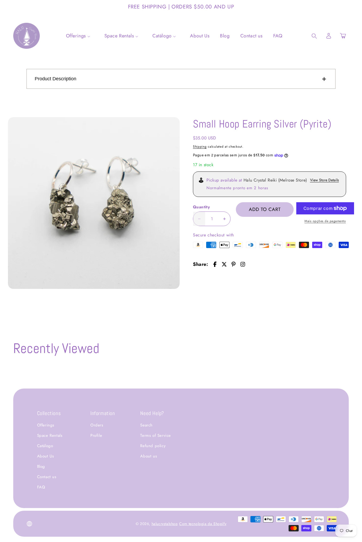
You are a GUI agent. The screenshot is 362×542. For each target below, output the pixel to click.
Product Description (55, 78)
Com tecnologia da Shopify (202, 523)
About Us (45, 456)
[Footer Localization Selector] (29, 524)
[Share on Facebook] (215, 264)
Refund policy (153, 446)
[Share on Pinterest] (233, 264)
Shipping (200, 146)
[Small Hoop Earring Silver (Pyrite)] (94, 203)
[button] (343, 36)
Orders (96, 425)
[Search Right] (314, 36)
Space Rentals (50, 435)
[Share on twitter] (224, 264)
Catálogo (45, 446)
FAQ (41, 487)
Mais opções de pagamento (325, 221)
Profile (96, 435)
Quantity (201, 207)
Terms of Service (155, 435)
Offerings (45, 425)
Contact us (46, 477)
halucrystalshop (165, 523)
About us (148, 456)
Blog (41, 466)
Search (146, 425)
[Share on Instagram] (242, 264)
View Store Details (324, 180)
